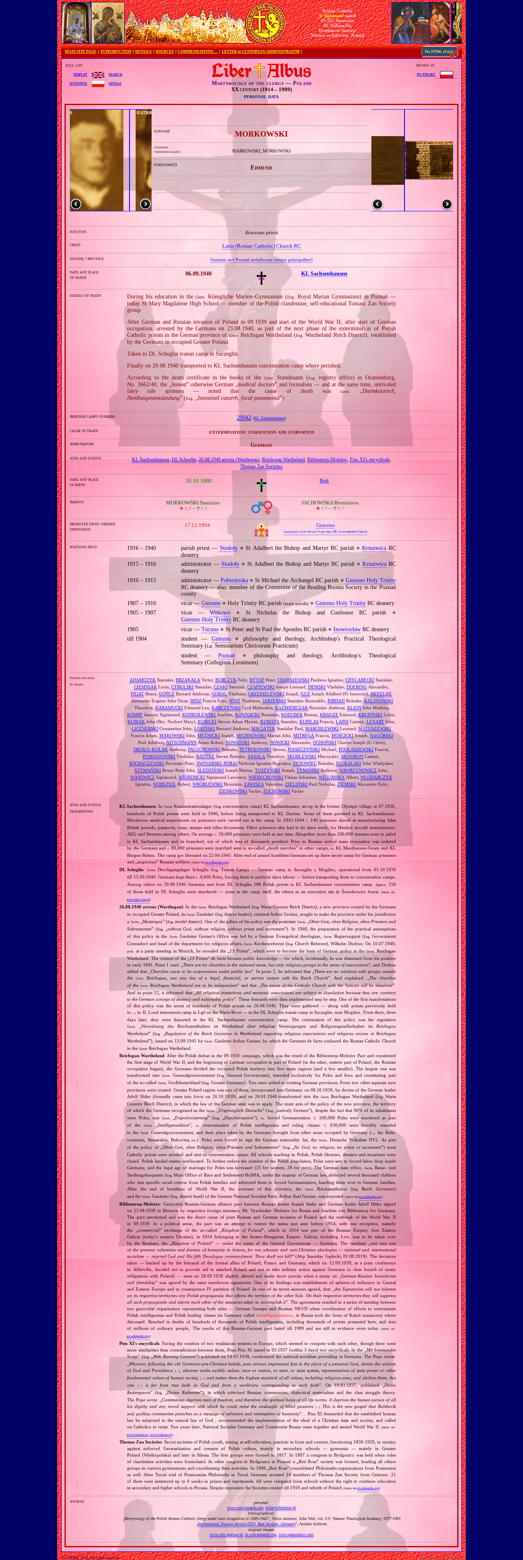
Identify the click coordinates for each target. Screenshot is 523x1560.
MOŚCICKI (342, 735)
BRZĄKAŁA (188, 679)
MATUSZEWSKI (374, 728)
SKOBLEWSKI (301, 756)
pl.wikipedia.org (368, 1488)
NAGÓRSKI (381, 735)
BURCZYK (226, 679)
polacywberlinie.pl (281, 1507)
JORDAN (336, 700)
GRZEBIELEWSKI (266, 693)
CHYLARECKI (359, 679)
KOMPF (135, 714)
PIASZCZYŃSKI (304, 749)
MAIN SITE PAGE (80, 51)
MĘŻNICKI (208, 735)
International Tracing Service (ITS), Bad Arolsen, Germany (246, 1524)
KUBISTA (269, 721)
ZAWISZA (254, 784)
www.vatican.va (137, 1435)
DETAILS (143, 51)
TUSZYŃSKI (267, 770)
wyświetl (78, 83)
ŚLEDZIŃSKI (210, 770)
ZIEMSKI (346, 784)
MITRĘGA (303, 735)
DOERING (356, 686)
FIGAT (137, 693)
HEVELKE (381, 693)
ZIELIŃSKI (296, 784)
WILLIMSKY (332, 777)
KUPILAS (309, 721)
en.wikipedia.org (216, 862)
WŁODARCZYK (376, 777)
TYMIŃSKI (308, 770)
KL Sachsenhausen (269, 418)
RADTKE (205, 756)
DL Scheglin (184, 459)
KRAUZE (329, 714)
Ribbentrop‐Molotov (327, 459)
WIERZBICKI (192, 777)
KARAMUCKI (169, 707)
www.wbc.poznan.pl (226, 1534)
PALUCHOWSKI (204, 749)
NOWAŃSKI (238, 742)
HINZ (195, 700)
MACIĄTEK (263, 728)
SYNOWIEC (305, 763)
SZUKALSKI (348, 763)
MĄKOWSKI (172, 735)
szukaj (115, 83)
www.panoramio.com (296, 1534)
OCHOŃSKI (324, 742)
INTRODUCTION (116, 51)
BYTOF (257, 679)
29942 (244, 418)
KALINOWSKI (378, 700)
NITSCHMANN (181, 742)
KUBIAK (136, 721)
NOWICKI (280, 742)
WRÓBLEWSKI (207, 784)
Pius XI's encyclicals (370, 459)
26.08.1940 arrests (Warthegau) (229, 459)
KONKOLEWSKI (199, 714)
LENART (375, 721)
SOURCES (165, 51)
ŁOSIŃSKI (204, 728)
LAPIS (342, 721)
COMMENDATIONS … (198, 51)
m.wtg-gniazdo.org (260, 1534)
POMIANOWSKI (159, 756)
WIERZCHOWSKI (266, 777)
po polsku (426, 74)
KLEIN (354, 707)
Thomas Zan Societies (261, 466)
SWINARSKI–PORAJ (217, 763)
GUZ (305, 693)
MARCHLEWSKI (322, 728)
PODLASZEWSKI (356, 749)
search (115, 74)
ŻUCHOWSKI (276, 791)
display (80, 74)
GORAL (219, 693)
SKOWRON (352, 756)
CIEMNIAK (145, 686)
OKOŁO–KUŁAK (151, 749)
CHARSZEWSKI (293, 679)
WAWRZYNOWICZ (358, 770)
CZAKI (221, 686)
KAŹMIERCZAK (291, 707)
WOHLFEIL (164, 784)
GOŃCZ (166, 693)
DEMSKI (317, 686)
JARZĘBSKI (274, 700)
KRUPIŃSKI (370, 714)
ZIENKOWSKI (233, 791)
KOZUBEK (292, 714)
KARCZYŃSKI (226, 707)
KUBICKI (207, 721)
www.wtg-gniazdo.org (245, 1507)
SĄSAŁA (256, 756)
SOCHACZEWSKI (146, 763)
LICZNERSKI (145, 728)
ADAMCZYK (143, 679)
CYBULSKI (182, 686)
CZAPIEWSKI (261, 686)
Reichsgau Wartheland (283, 459)
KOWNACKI (247, 714)
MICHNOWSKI (251, 735)
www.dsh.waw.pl (138, 899)
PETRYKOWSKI (255, 749)
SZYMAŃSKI (147, 770)
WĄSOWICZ (142, 777)
